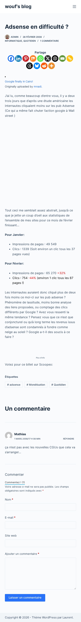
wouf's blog (18, 6)
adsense (13, 384)
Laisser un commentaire (25, 597)
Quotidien (29, 40)
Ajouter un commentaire (22, 554)
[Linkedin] (18, 58)
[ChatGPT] (55, 58)
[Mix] (33, 58)
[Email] (62, 58)
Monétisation (36, 384)
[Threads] (29, 66)
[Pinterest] (25, 58)
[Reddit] (44, 66)
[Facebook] (11, 58)
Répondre (68, 438)
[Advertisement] (40, 163)
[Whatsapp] (40, 58)
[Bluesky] (37, 66)
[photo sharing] (5, 76)
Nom (9, 499)
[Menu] (74, 6)
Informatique (13, 40)
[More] (51, 66)
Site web (11, 535)
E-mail (10, 517)
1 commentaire (49, 40)
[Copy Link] (69, 58)
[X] (47, 58)
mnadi (37, 86)
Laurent (68, 617)
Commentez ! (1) (15, 482)
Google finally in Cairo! (19, 81)
